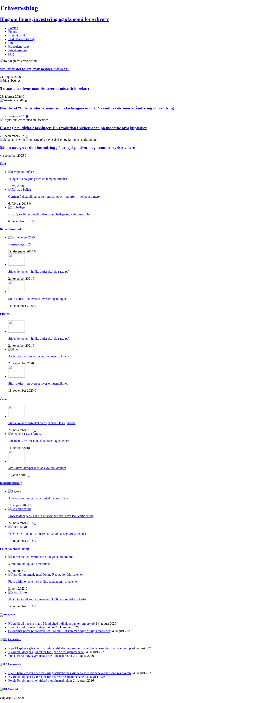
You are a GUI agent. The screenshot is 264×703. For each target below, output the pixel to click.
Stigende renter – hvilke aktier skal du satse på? (39, 271)
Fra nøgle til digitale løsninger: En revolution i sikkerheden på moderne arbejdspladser (73, 128)
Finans (12, 31)
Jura (11, 43)
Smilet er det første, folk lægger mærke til (35, 69)
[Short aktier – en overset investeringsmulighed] (16, 291)
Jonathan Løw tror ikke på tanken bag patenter (38, 440)
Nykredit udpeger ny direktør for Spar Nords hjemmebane (46, 652)
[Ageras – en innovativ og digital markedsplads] (14, 491)
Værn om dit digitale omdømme (29, 564)
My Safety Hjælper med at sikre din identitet (37, 468)
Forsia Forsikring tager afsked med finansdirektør (40, 655)
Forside (13, 28)
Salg (11, 54)
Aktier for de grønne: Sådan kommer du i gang (38, 356)
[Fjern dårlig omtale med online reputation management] (46, 574)
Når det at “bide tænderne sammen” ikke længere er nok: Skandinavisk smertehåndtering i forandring (87, 108)
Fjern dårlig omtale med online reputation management (43, 581)
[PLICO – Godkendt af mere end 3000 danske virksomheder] (17, 526)
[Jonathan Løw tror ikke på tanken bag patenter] (24, 433)
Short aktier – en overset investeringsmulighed (38, 298)
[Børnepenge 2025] (21, 237)
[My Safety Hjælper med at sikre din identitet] (16, 461)
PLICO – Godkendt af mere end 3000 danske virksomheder (47, 533)
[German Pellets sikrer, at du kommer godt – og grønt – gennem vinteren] (19, 189)
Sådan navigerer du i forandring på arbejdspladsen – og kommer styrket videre (67, 147)
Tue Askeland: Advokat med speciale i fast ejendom (41, 423)
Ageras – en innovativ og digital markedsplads (38, 498)
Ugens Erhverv (15, 689)
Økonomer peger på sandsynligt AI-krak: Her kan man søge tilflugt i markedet (59, 631)
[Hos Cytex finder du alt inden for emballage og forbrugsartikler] (16, 207)
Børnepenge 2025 (20, 244)
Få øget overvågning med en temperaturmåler (37, 179)
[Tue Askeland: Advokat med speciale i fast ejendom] (16, 416)
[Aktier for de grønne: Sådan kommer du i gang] (13, 349)
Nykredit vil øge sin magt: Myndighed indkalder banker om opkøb (51, 623)
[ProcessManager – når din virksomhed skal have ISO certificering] (20, 509)
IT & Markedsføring (21, 39)
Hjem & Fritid (17, 35)
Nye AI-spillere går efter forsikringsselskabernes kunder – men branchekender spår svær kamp (69, 648)
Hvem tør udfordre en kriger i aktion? (32, 627)
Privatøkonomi (17, 50)
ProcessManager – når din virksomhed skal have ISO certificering (51, 516)
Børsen (11, 614)
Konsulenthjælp (18, 46)
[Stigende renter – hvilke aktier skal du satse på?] (16, 264)
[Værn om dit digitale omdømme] (40, 557)
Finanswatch (14, 664)
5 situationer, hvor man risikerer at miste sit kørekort (44, 88)
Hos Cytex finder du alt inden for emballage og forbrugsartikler (49, 214)
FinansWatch (14, 639)
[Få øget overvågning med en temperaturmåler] (21, 172)
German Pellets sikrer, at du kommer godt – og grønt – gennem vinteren (54, 196)
